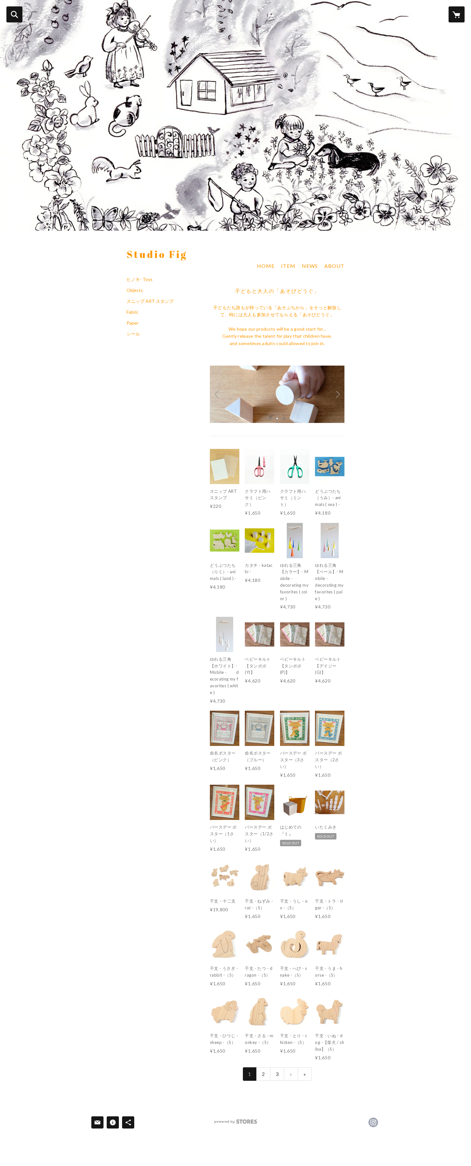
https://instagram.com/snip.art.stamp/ (373, 1122)
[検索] (14, 14)
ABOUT (334, 266)
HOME (266, 266)
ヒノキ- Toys (140, 279)
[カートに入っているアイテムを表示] (457, 14)
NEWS (310, 266)
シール (133, 334)
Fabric (132, 312)
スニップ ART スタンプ (150, 301)
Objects (135, 290)
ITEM (288, 266)
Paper (132, 323)
